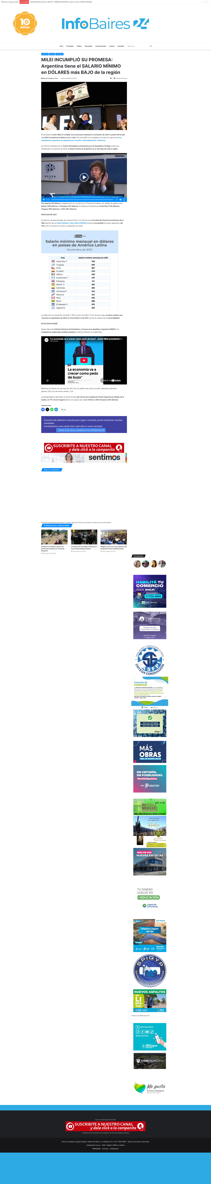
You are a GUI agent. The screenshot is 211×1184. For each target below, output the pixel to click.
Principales (70, 46)
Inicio (61, 46)
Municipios (88, 46)
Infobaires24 (114, 1149)
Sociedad (120, 46)
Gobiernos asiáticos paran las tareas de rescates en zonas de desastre (52, 549)
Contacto (105, 1149)
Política (79, 46)
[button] (84, 177)
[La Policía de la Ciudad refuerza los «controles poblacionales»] (84, 537)
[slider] (82, 199)
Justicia (111, 46)
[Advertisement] (66, 1168)
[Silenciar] (120, 200)
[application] (84, 177)
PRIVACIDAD (96, 1149)
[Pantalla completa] (124, 200)
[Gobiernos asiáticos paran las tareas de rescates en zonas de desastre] (54, 537)
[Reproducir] (44, 200)
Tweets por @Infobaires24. (140, 1015)
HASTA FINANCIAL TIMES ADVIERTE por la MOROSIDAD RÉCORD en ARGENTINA (57, 2)
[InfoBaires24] (105, 23)
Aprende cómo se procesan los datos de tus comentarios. (92, 522)
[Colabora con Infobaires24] (84, 424)
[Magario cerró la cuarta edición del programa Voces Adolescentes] (114, 537)
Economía (45, 54)
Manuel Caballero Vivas (50, 78)
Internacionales (100, 46)
